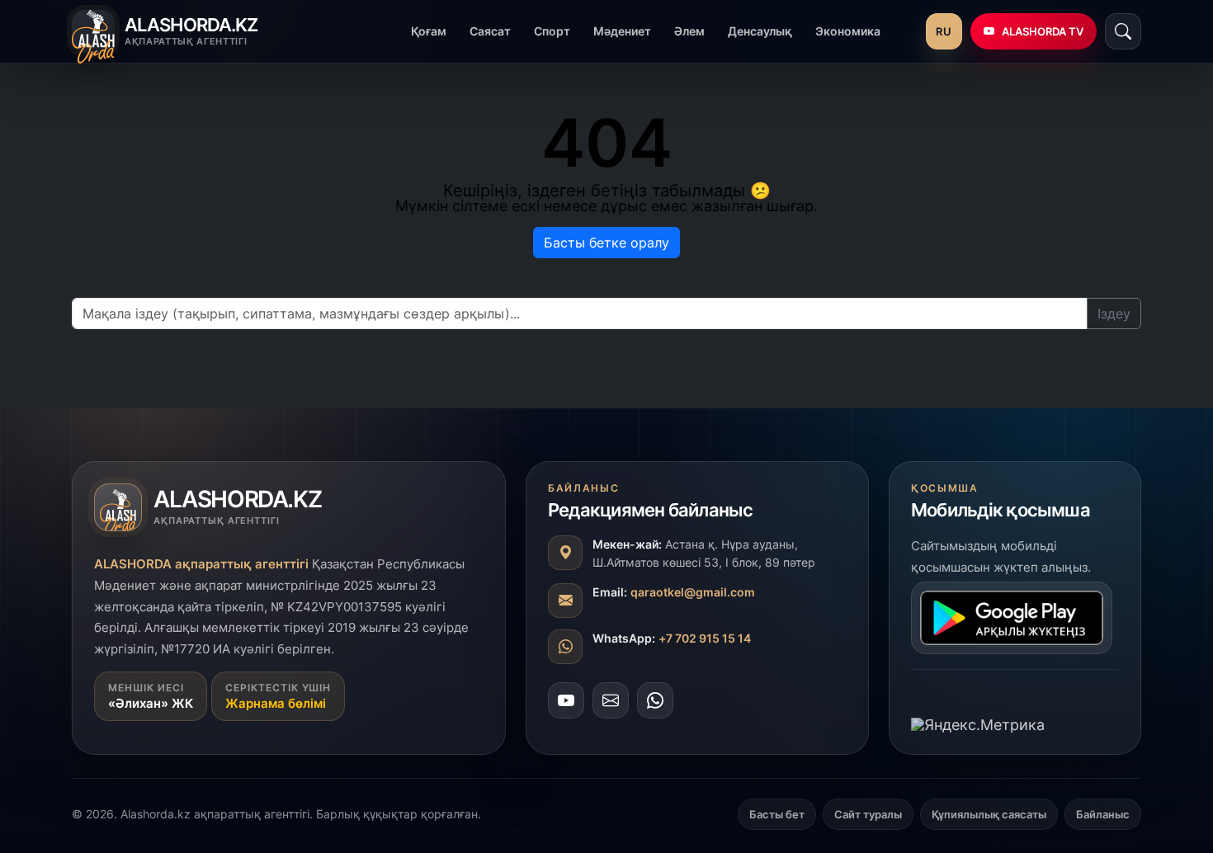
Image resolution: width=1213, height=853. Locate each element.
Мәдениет (622, 31)
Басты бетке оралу (606, 242)
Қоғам (428, 31)
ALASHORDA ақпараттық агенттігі (201, 564)
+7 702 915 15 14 (704, 638)
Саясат (490, 31)
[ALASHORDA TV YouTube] (566, 700)
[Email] (610, 700)
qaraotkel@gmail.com (692, 592)
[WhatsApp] (655, 700)
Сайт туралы (868, 814)
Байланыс (1103, 814)
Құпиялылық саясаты (989, 814)
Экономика (847, 31)
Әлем (689, 31)
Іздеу (1113, 313)
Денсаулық (760, 31)
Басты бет (777, 814)
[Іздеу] (1123, 31)
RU (943, 31)
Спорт (552, 31)
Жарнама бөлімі (275, 703)
